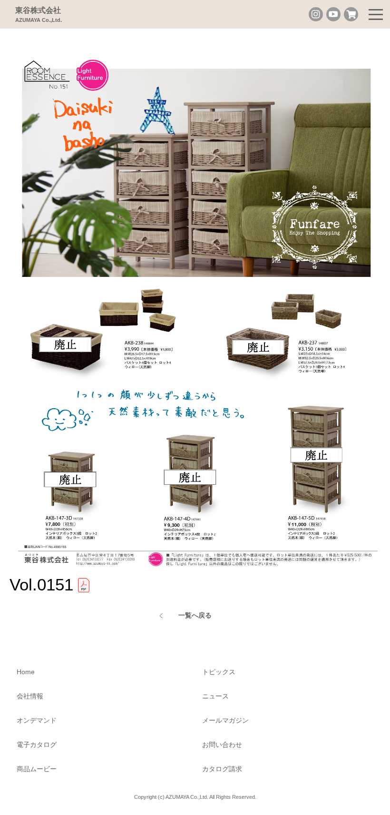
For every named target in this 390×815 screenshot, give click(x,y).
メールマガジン (225, 720)
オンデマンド (37, 720)
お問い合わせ (222, 744)
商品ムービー (37, 769)
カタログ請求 (222, 769)
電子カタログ (37, 744)
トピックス (218, 672)
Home (26, 672)
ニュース (215, 696)
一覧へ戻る (195, 615)
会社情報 (30, 696)
